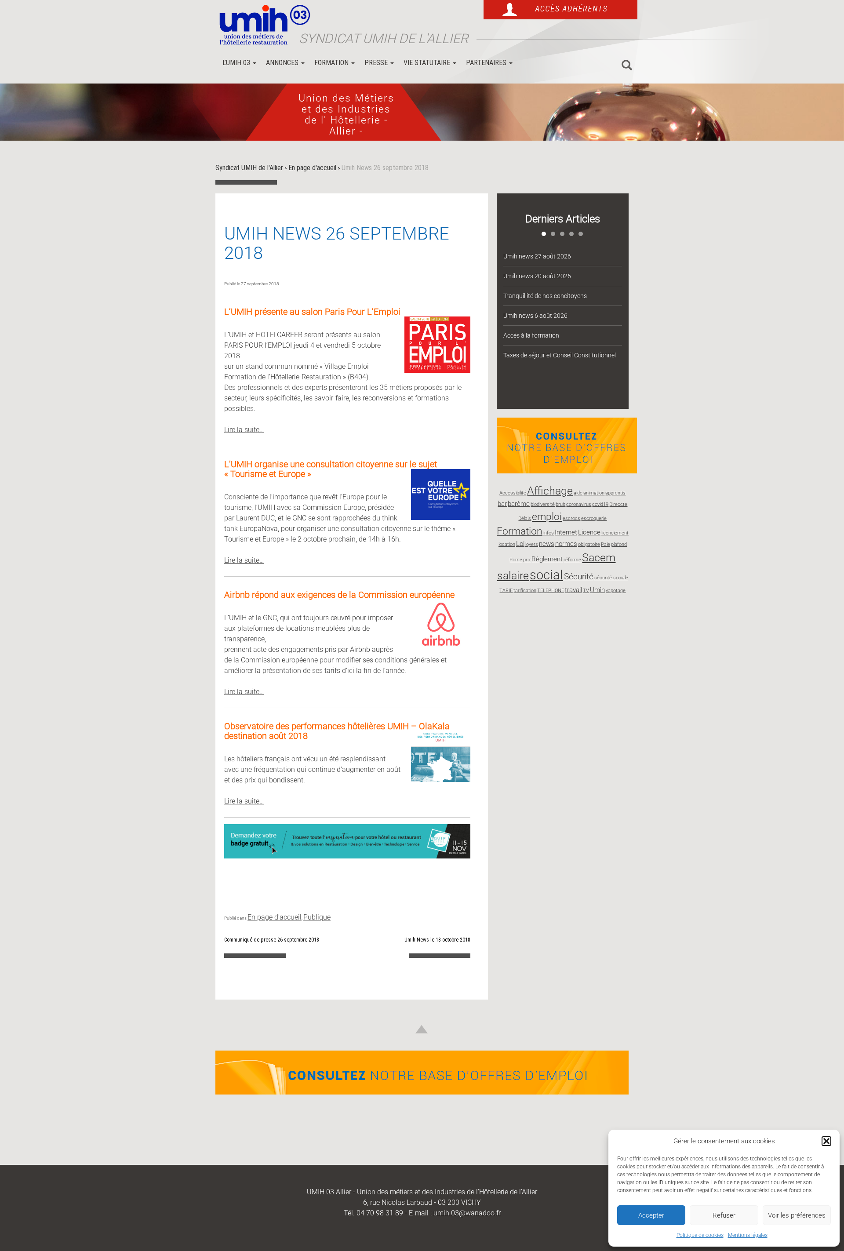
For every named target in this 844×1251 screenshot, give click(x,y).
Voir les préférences (797, 1215)
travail (573, 590)
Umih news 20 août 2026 (537, 276)
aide (578, 493)
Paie (605, 544)
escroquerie (594, 518)
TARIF (506, 590)
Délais (524, 518)
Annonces (283, 62)
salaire (513, 575)
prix (527, 560)
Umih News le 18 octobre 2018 (437, 940)
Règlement (547, 559)
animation (593, 493)
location (506, 544)
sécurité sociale (611, 578)
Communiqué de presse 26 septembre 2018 (271, 940)
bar (502, 504)
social (546, 574)
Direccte (618, 504)
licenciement (615, 533)
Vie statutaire (428, 62)
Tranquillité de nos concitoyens (545, 295)
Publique (317, 917)
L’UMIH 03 (237, 62)
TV (586, 590)
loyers (531, 544)
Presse (376, 62)
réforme (572, 560)
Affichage (550, 490)
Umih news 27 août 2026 (537, 256)
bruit (560, 504)
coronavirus (578, 504)
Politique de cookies (700, 1235)
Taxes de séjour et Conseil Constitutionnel (559, 355)
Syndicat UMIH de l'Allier (383, 38)
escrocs (571, 518)
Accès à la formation (531, 335)
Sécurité (578, 576)
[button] (826, 1141)
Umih (597, 590)
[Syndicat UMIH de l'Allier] (261, 25)
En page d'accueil (274, 917)
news (546, 544)
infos (548, 533)
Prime (515, 560)
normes (566, 544)
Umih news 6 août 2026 (535, 315)
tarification (524, 590)
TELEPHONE (550, 590)
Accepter (651, 1215)
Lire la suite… (244, 429)
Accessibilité (512, 493)
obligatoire (589, 544)
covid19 (600, 504)
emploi (547, 517)
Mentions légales (748, 1235)
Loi (520, 544)
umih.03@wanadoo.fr (467, 1213)
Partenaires (487, 62)
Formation (332, 62)
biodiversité (543, 504)
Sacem (598, 557)
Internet (566, 532)
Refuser (724, 1215)
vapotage (616, 590)
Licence (589, 532)
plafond (619, 544)
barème (519, 504)
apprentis (615, 493)
